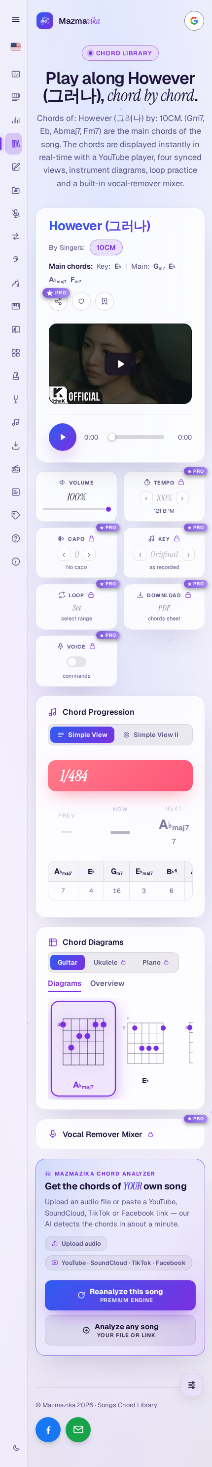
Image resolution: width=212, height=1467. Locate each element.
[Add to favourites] (81, 301)
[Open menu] (14, 19)
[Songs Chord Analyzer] (13, 120)
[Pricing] (13, 515)
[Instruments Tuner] (13, 399)
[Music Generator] (13, 422)
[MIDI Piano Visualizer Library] (13, 97)
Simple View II (156, 735)
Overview (107, 983)
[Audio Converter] (13, 236)
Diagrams (64, 983)
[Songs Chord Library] (13, 144)
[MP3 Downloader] (13, 445)
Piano (151, 962)
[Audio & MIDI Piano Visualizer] (13, 74)
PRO (61, 292)
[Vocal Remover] (13, 213)
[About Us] (13, 561)
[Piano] (13, 306)
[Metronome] (13, 376)
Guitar (67, 962)
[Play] (120, 364)
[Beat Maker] (13, 353)
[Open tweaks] (191, 1385)
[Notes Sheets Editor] (13, 167)
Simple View (87, 735)
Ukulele (106, 962)
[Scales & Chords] (13, 283)
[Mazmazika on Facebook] (48, 1429)
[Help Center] (13, 538)
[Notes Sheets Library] (13, 190)
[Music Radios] (13, 469)
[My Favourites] (104, 301)
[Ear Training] (13, 260)
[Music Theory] (13, 329)
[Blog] (13, 492)
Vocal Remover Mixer (102, 1134)
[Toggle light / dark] (13, 1448)
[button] (83, 1048)
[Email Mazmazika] (78, 1429)
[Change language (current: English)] (13, 46)
